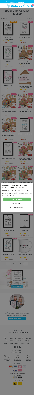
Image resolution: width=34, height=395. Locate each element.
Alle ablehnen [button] (16, 203)
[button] (17, 207)
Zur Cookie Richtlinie (9, 195)
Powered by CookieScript (17, 210)
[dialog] (17, 197)
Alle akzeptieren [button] (17, 199)
